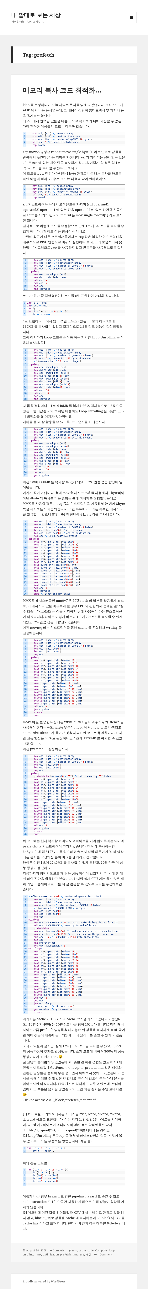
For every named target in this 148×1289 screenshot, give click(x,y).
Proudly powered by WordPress (44, 1281)
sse (82, 1254)
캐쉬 (88, 1254)
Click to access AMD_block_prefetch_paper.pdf (59, 1100)
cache (82, 1250)
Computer (59, 1250)
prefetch (65, 1254)
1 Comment (104, 1254)
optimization (51, 1254)
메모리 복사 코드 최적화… (62, 89)
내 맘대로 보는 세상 (36, 15)
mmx (38, 1254)
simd (75, 1254)
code (90, 1250)
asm (74, 1250)
